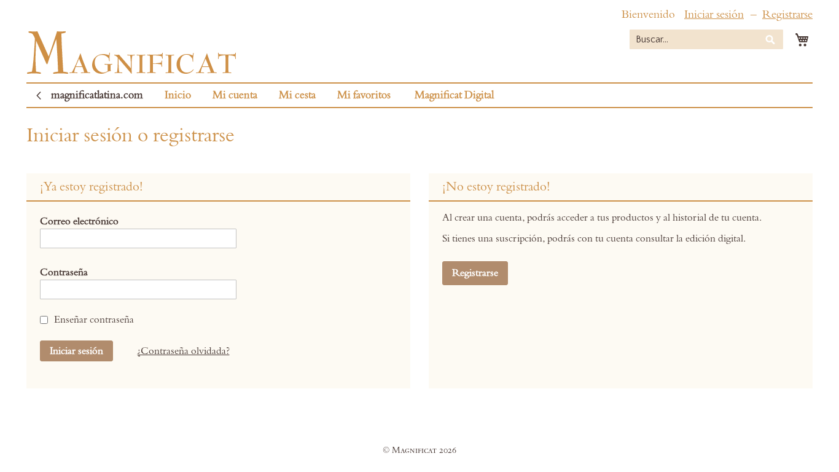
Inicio (178, 95)
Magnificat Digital (454, 95)
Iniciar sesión (714, 14)
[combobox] (706, 39)
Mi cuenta (235, 95)
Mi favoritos (364, 95)
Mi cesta (297, 95)
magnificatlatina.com (97, 95)
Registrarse (787, 14)
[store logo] (131, 53)
